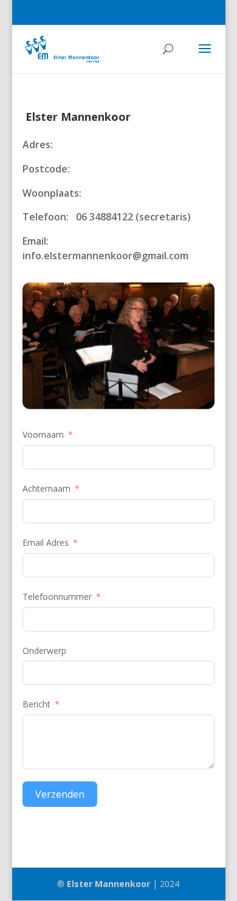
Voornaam (43, 434)
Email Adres (45, 542)
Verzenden (59, 794)
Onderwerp (44, 650)
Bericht (36, 704)
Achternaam (46, 488)
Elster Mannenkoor (108, 883)
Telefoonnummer (57, 596)
